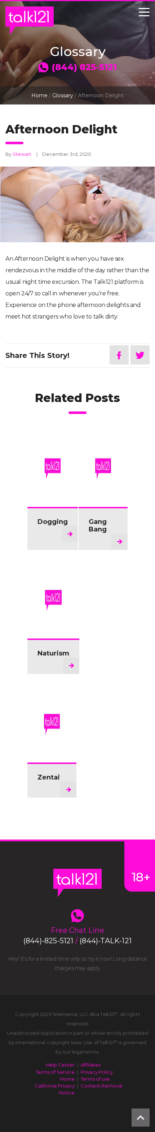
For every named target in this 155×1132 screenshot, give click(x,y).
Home (39, 95)
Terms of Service (55, 1072)
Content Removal (101, 1086)
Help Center (60, 1065)
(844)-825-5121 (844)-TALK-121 (77, 940)
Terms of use (95, 1079)
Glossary (62, 95)
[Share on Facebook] (119, 354)
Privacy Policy (97, 1072)
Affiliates (91, 1065)
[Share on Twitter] (140, 354)
